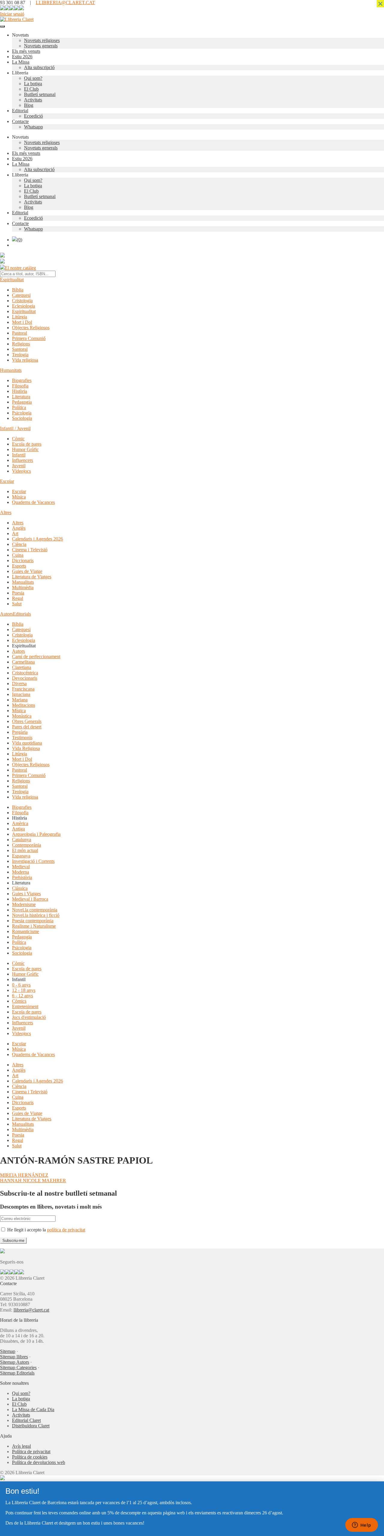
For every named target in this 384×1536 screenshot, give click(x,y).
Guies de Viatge (27, 571)
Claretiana (21, 667)
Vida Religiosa (26, 748)
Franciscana (23, 688)
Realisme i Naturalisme (34, 926)
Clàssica (20, 888)
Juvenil (19, 465)
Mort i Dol (22, 322)
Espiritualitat (12, 279)
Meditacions (23, 705)
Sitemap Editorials (17, 1372)
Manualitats (23, 582)
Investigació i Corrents (33, 861)
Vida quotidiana (27, 742)
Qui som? (33, 78)
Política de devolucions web (38, 1462)
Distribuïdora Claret (31, 1425)
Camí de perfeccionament (36, 656)
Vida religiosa (25, 360)
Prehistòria (22, 877)
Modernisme (24, 904)
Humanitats (11, 370)
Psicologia (22, 412)
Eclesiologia (23, 306)
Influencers (22, 460)
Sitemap (7, 1351)
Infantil (19, 454)
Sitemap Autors (14, 1362)
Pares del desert (26, 726)
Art (15, 533)
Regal (17, 598)
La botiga (33, 83)
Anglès (19, 528)
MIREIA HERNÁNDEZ (24, 1175)
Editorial (20, 110)
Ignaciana (21, 694)
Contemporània (26, 845)
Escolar (7, 481)
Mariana (20, 699)
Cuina (17, 555)
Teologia (20, 354)
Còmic (18, 438)
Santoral (20, 349)
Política (19, 407)
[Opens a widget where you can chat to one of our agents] (361, 1525)
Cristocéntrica (25, 672)
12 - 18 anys (23, 990)
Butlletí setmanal (40, 94)
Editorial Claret (26, 1420)
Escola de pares (26, 444)
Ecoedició (33, 116)
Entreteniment (25, 1006)
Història (19, 391)
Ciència (19, 544)
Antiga (18, 828)
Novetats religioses (42, 40)
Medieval (21, 866)
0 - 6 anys (21, 984)
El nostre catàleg (20, 267)
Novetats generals (41, 45)
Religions (21, 343)
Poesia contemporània (32, 920)
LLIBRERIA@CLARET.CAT (65, 2)
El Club (31, 89)
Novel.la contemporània (34, 909)
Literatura (21, 396)
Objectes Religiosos (31, 327)
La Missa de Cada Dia (33, 1409)
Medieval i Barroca (30, 899)
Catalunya (21, 839)
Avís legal (21, 1446)
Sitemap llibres (14, 1356)
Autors (6, 613)
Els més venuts (26, 51)
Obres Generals (26, 721)
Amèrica (20, 823)
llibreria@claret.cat (31, 1309)
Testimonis (22, 737)
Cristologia (22, 300)
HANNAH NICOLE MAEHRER (33, 1180)
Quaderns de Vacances (33, 502)
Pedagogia (22, 402)
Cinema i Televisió (29, 549)
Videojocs (21, 471)
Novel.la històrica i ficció (35, 915)
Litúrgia (19, 316)
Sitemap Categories (18, 1367)
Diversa (19, 683)
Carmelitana (23, 661)
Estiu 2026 (22, 56)
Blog (28, 105)
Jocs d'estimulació (29, 1017)
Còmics (19, 1001)
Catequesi (21, 295)
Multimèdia (23, 587)
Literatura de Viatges (31, 576)
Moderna (20, 872)
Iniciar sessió (12, 14)
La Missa (20, 62)
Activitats (33, 99)
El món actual (25, 850)
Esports (19, 565)
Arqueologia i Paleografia (36, 834)
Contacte (20, 121)
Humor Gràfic (25, 449)
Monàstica (22, 715)
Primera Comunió (29, 338)
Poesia (18, 592)
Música (19, 496)
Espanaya (21, 855)
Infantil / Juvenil (15, 428)
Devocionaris (24, 678)
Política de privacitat (31, 1451)
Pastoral (19, 333)
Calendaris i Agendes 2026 (37, 538)
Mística (19, 710)
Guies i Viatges (26, 893)
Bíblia (17, 289)
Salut (17, 603)
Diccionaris (23, 560)
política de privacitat (66, 1229)
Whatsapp (33, 126)
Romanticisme (25, 931)
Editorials (22, 613)
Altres (5, 512)
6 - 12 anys (22, 995)
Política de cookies (29, 1456)
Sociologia (22, 418)
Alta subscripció (39, 67)
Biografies (22, 380)
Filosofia (20, 385)
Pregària (20, 732)
